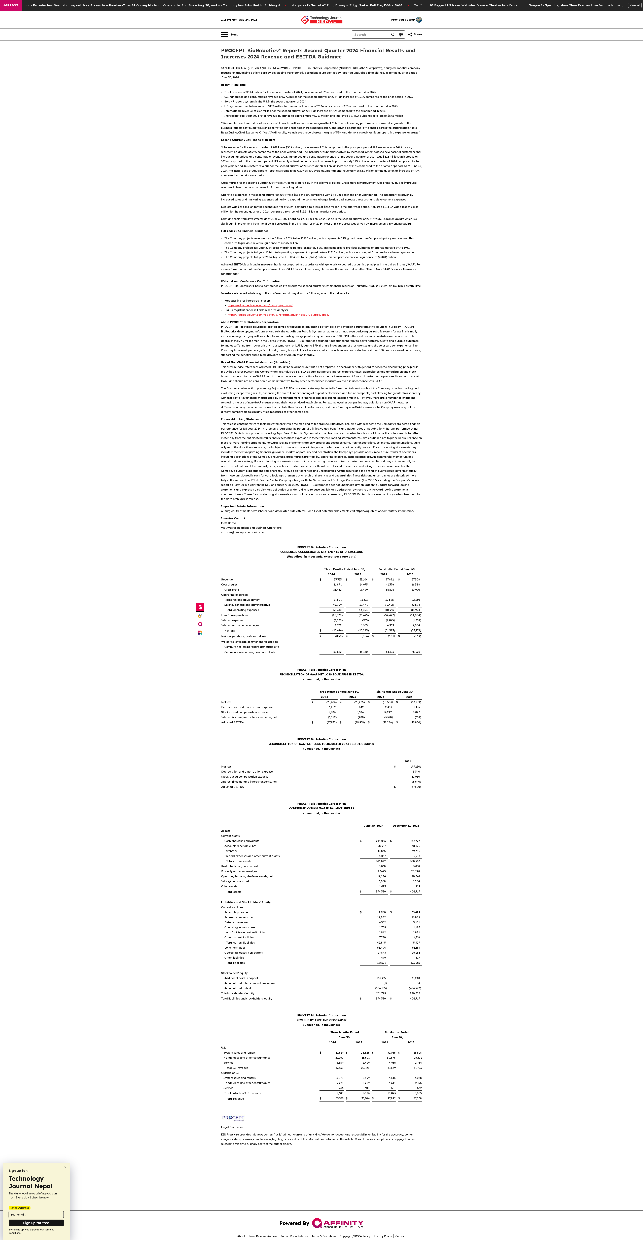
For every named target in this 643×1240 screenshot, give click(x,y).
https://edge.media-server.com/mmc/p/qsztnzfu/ (260, 305)
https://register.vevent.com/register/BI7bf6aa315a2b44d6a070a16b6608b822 (279, 314)
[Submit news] (200, 607)
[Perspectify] (200, 616)
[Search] (393, 34)
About (241, 1236)
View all (635, 5)
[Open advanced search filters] (401, 34)
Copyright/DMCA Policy (355, 1236)
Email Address (19, 1208)
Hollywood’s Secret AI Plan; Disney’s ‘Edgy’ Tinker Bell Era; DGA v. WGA (347, 5)
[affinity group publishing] (200, 624)
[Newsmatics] (200, 632)
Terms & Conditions (324, 1236)
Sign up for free (36, 1223)
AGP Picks (10, 5)
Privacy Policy (383, 1236)
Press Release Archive (263, 1236)
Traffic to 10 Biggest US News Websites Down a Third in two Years (465, 5)
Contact (400, 1236)
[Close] (65, 1167)
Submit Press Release (294, 1236)
